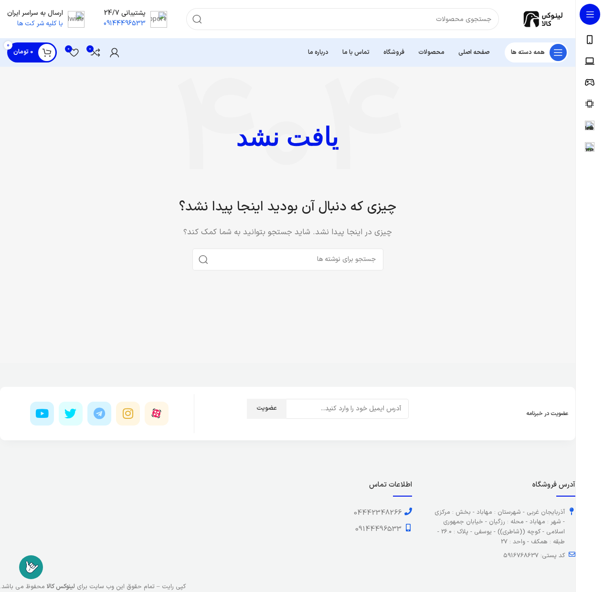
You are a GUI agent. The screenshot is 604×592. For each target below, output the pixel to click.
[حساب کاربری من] (114, 52)
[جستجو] (197, 19)
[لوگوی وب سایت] (543, 18)
